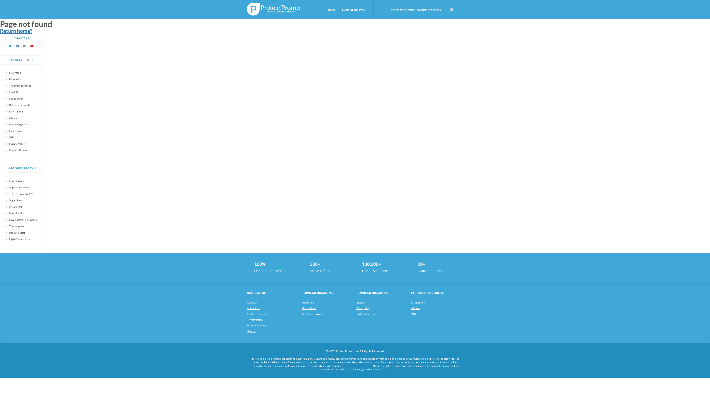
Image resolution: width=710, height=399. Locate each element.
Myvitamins (418, 302)
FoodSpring (16, 98)
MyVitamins (16, 111)
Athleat (13, 118)
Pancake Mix (16, 213)
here (386, 369)
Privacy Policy (255, 319)
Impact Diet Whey (19, 187)
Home (332, 9)
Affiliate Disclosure (258, 314)
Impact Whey (16, 181)
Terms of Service (256, 325)
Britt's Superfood (366, 314)
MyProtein (15, 72)
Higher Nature (17, 143)
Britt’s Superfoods (19, 105)
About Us (252, 302)
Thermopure (16, 226)
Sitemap (251, 331)
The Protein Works (20, 85)
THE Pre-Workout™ (21, 193)
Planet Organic (17, 124)
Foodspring (363, 308)
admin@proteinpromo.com (356, 366)
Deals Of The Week (354, 9)
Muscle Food (309, 308)
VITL (12, 137)
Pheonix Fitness (18, 150)
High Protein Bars (19, 239)
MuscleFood (16, 79)
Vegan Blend (16, 200)
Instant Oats (16, 206)
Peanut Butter (17, 232)
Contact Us (253, 308)
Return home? (16, 31)
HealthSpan (16, 130)
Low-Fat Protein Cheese (23, 219)
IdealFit (13, 92)
